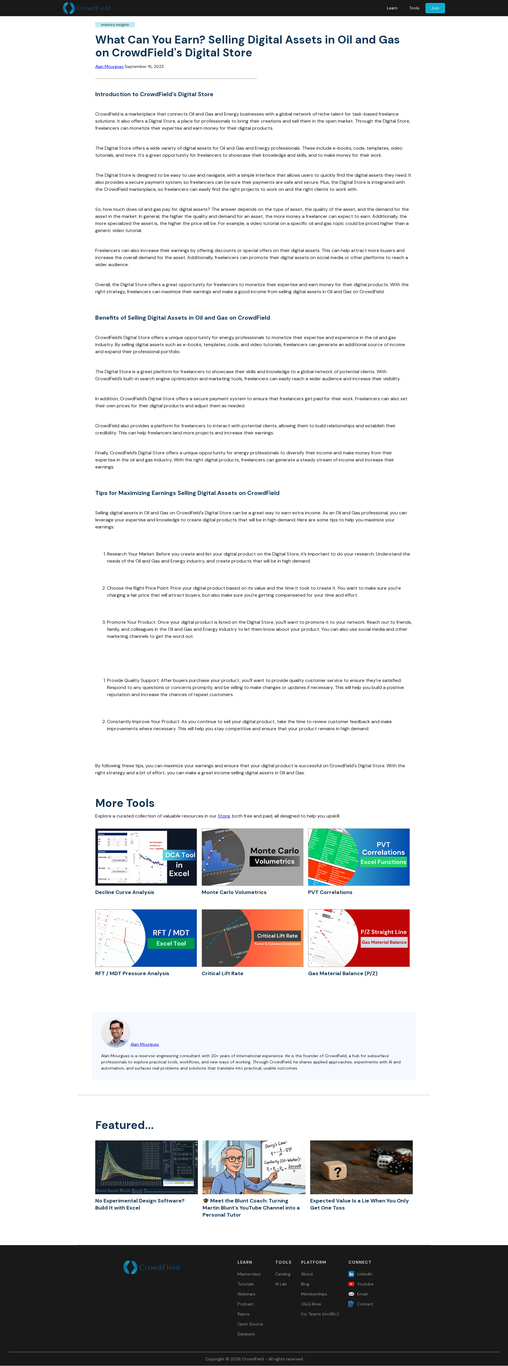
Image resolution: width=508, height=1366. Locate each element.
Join (435, 8)
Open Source (250, 1324)
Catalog (282, 1274)
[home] (86, 8)
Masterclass (249, 1274)
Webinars (246, 1294)
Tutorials (246, 1284)
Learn (392, 8)
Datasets (246, 1334)
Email (362, 1294)
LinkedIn (364, 1274)
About (307, 1274)
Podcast (246, 1304)
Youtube (365, 1284)
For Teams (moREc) (320, 1314)
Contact (365, 1304)
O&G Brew (311, 1304)
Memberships (314, 1294)
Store (224, 816)
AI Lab (281, 1284)
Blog (305, 1284)
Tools (414, 8)
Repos (244, 1314)
